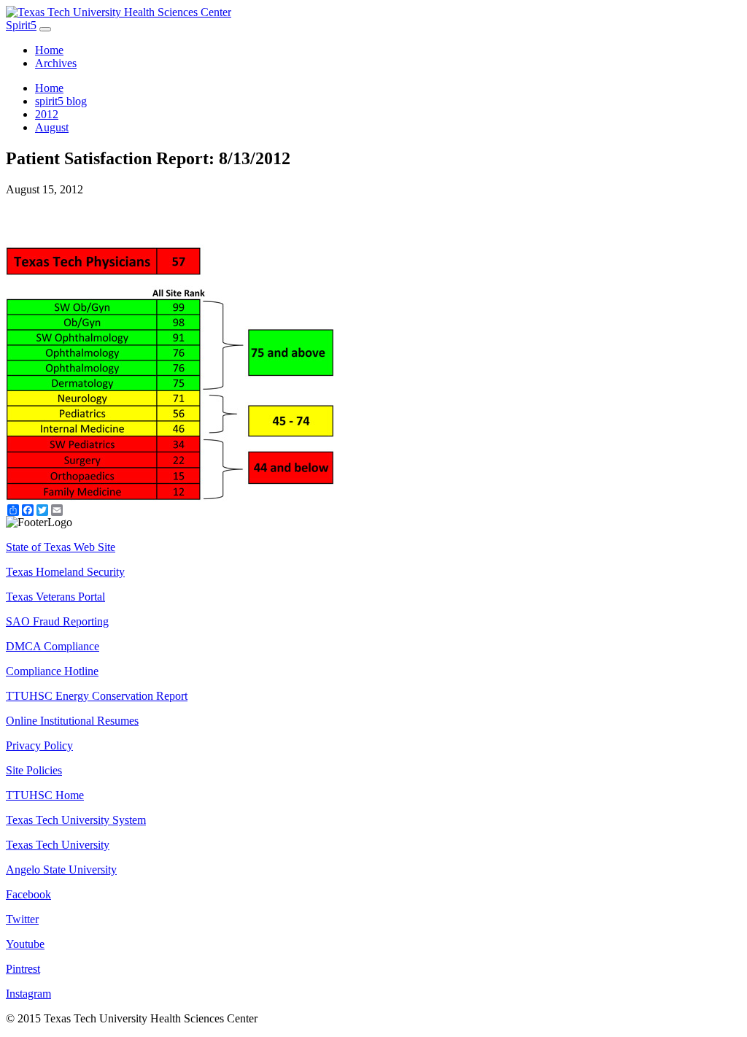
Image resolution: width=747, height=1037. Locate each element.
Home (49, 50)
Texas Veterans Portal (55, 596)
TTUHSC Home (45, 795)
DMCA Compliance (52, 646)
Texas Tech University (57, 845)
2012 (46, 114)
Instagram (28, 993)
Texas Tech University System (76, 820)
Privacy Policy (39, 745)
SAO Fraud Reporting (57, 621)
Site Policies (34, 770)
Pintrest (23, 969)
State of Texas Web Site (60, 547)
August (52, 127)
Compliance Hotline (52, 671)
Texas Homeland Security (65, 572)
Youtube (25, 944)
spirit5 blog (61, 101)
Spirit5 (21, 25)
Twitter (22, 919)
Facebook (28, 894)
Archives (56, 63)
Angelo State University (61, 869)
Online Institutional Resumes (72, 720)
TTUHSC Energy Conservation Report (96, 696)
